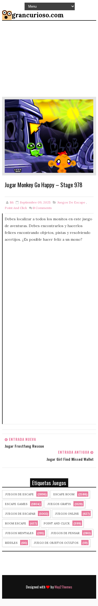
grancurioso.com (38, 15)
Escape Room (63, 494)
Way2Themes (63, 586)
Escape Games (16, 504)
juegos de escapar (20, 514)
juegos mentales (19, 533)
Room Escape (15, 523)
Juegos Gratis (59, 504)
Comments (42, 208)
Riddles (11, 543)
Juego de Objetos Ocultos (56, 543)
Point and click (16, 208)
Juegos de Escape (71, 202)
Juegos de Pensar (65, 533)
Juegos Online (67, 514)
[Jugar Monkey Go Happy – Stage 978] (49, 135)
